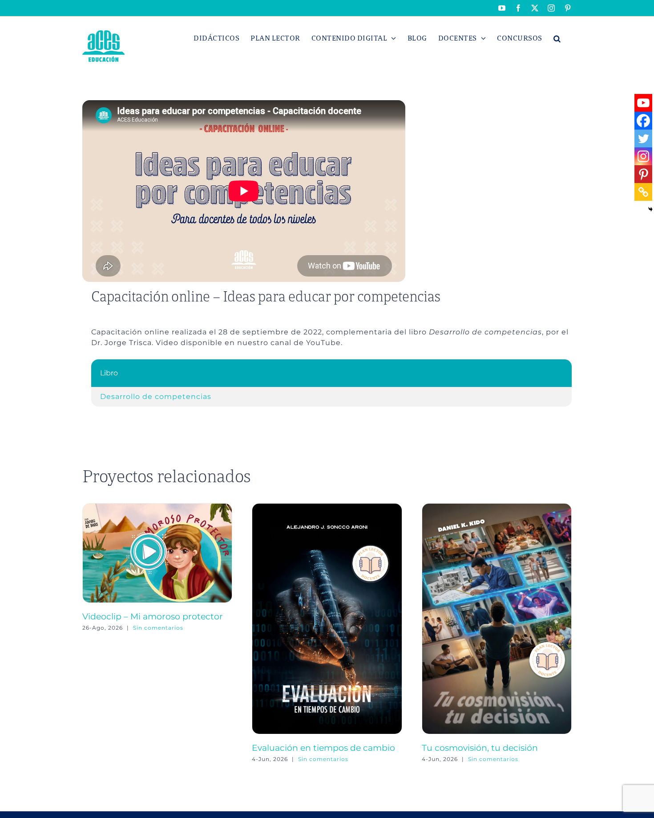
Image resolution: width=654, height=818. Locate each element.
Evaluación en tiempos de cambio (323, 747)
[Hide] (650, 209)
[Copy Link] (643, 192)
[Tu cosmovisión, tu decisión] (497, 507)
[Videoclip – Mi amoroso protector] (157, 507)
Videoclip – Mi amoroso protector (152, 616)
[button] (557, 38)
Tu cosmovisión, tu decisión (480, 747)
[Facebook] (643, 121)
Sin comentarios (158, 627)
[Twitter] (643, 138)
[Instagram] (643, 156)
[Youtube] (643, 103)
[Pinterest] (643, 174)
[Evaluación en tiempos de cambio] (327, 507)
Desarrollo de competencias (155, 396)
